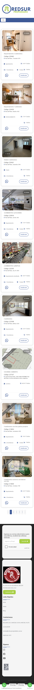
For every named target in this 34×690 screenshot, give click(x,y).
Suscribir (24, 541)
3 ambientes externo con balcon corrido (14, 480)
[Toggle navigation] (3, 20)
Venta (4, 606)
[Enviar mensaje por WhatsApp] (7, 75)
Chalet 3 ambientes (10, 160)
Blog (4, 610)
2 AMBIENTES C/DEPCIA (12, 266)
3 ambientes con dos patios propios (16, 426)
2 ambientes (8, 319)
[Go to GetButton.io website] (4, 688)
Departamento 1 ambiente (13, 107)
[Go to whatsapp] (4, 685)
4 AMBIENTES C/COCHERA (13, 213)
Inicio (4, 602)
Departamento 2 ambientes (13, 53)
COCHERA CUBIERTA (11, 372)
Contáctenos (8, 592)
